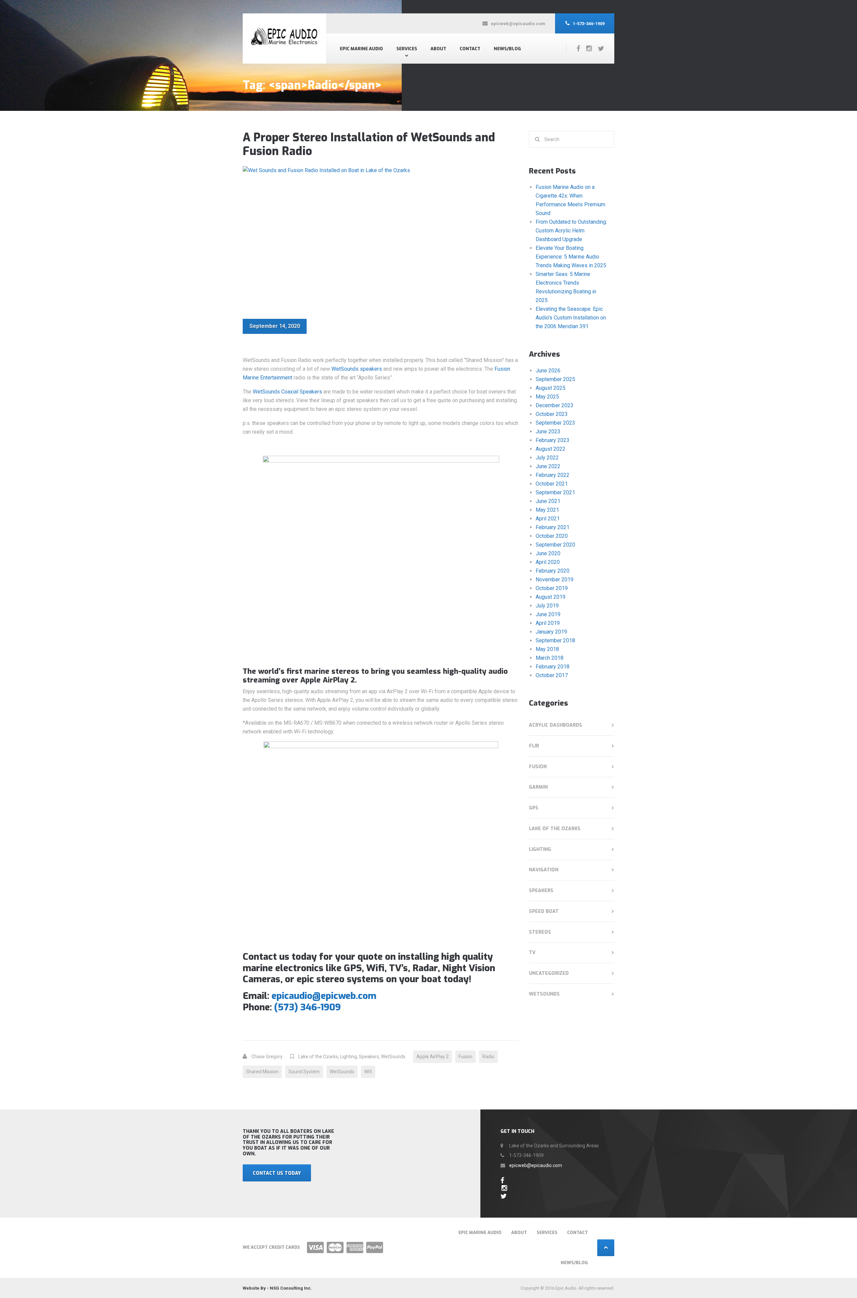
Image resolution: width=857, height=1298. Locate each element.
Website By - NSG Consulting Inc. (277, 1288)
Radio (488, 1056)
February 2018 (552, 666)
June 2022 (548, 466)
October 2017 (552, 675)
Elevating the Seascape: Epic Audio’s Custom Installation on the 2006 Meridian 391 (571, 318)
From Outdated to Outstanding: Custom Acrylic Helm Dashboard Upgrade (571, 230)
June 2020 (548, 553)
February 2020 (552, 571)
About (438, 49)
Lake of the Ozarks (318, 1056)
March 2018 (549, 658)
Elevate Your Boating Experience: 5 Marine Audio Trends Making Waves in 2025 (571, 257)
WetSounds (393, 1056)
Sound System (304, 1071)
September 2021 (555, 492)
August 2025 (550, 388)
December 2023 (554, 405)
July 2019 (547, 605)
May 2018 (547, 649)
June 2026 (548, 370)
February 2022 (552, 475)
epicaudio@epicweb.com (323, 996)
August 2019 (550, 597)
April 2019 (548, 623)
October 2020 (552, 536)
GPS (533, 808)
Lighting (348, 1056)
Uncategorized (549, 973)
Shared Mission (262, 1071)
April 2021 (548, 518)
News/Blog (507, 49)
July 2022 (547, 457)
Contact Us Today (277, 1173)
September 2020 (555, 545)
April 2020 (548, 562)
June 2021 (548, 501)
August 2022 (550, 449)
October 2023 (552, 414)
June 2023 (548, 431)
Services (406, 49)
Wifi (368, 1071)
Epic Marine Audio (361, 49)
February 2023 (552, 440)
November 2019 (554, 579)
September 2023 (555, 423)
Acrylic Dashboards (555, 725)
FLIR (534, 746)
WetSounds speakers (356, 369)
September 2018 (555, 640)
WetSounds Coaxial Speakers (287, 391)
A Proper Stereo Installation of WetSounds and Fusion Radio (369, 144)
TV (532, 952)
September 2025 (555, 379)
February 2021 (552, 527)
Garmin (538, 787)
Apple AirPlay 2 (432, 1056)
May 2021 (547, 510)
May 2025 (547, 396)
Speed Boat (544, 911)
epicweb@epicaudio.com (535, 1165)
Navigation (543, 870)
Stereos (540, 932)
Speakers (369, 1056)
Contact (470, 49)
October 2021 (552, 484)
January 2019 (551, 632)
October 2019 (552, 588)
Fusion (465, 1056)
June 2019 (548, 614)
